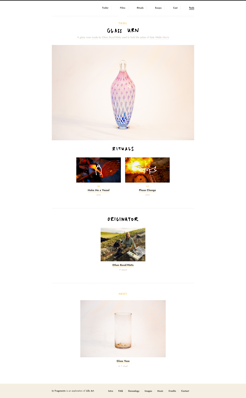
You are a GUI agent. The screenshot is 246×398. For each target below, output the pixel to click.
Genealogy (133, 391)
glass (82, 37)
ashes (143, 37)
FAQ (120, 391)
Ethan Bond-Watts (111, 37)
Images (148, 391)
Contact (185, 391)
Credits (172, 391)
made (95, 37)
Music (160, 391)
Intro (110, 391)
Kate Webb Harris (159, 37)
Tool (123, 23)
